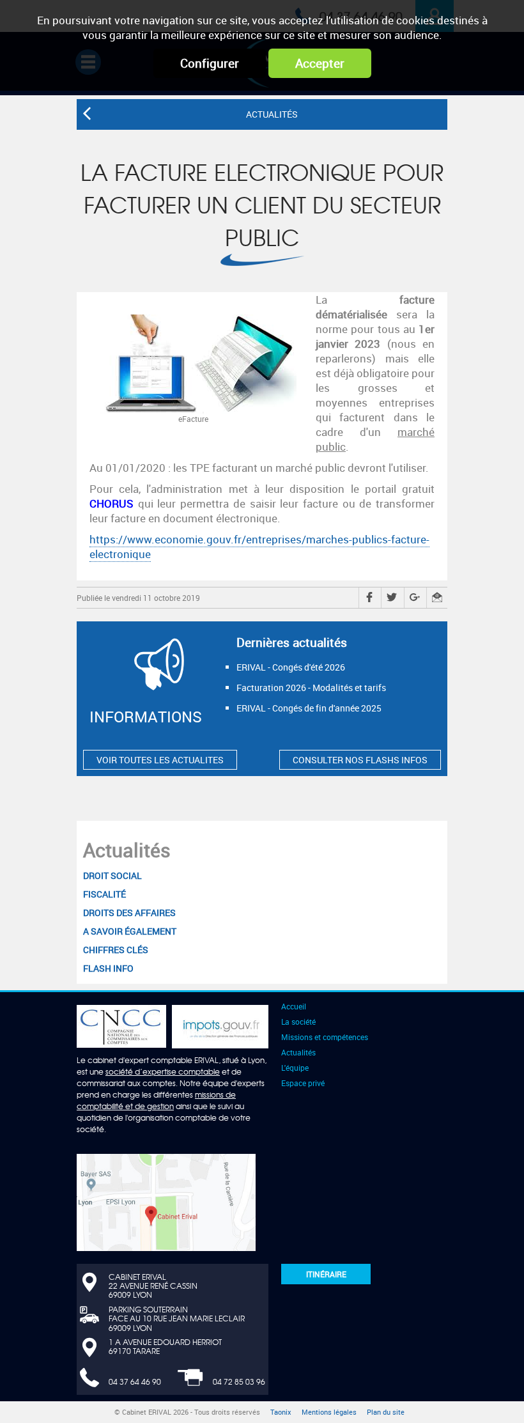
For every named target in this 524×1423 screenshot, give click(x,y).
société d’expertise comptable (162, 1071)
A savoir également (129, 931)
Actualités (127, 850)
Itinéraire (326, 1274)
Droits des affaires (129, 912)
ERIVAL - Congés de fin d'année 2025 (308, 708)
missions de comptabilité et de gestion (156, 1100)
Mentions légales (329, 1412)
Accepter (319, 63)
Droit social (112, 875)
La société (298, 1021)
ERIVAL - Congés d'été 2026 (290, 667)
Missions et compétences (324, 1037)
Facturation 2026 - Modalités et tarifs (311, 687)
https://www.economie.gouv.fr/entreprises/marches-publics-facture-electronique (259, 546)
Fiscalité (104, 894)
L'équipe (295, 1067)
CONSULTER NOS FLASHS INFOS (360, 760)
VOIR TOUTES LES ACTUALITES (160, 760)
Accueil (293, 1006)
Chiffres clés (115, 950)
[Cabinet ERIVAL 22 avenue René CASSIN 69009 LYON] (166, 1201)
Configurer (209, 63)
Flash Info (108, 968)
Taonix (280, 1412)
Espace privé (303, 1083)
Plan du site (386, 1412)
